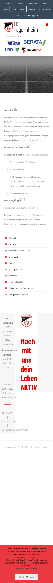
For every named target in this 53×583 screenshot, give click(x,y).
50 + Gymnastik (15, 269)
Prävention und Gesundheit (21, 288)
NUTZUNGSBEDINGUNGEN (14, 429)
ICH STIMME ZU (26, 577)
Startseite (13, 238)
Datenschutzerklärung (26, 568)
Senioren (13, 275)
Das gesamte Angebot (18, 294)
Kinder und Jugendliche (19, 250)
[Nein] (49, 564)
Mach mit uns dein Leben (29, 364)
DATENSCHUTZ (8, 421)
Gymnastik (13, 257)
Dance (11, 263)
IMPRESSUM (7, 412)
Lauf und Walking (16, 282)
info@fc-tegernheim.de (7, 395)
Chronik (12, 244)
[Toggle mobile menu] (47, 24)
